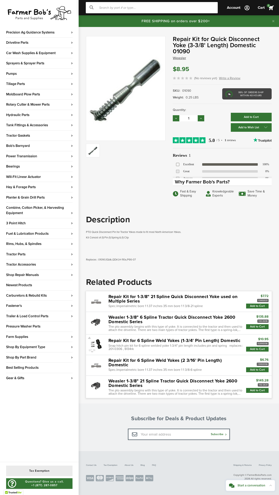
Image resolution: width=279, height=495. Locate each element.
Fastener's (14, 306)
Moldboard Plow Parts (23, 94)
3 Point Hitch (16, 223)
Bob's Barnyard (18, 146)
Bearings (13, 166)
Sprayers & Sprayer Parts (25, 63)
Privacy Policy (265, 465)
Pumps (11, 74)
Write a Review (229, 78)
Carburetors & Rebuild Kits (26, 295)
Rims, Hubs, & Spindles (23, 244)
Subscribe (217, 434)
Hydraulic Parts (17, 115)
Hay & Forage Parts (21, 187)
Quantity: (179, 110)
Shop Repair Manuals (22, 275)
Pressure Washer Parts (23, 326)
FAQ (154, 465)
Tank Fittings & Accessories (27, 125)
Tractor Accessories (21, 264)
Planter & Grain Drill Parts (25, 197)
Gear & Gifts (15, 378)
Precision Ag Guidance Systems (30, 32)
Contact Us (91, 465)
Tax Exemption (110, 465)
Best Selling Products (22, 367)
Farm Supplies (17, 337)
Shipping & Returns (242, 465)
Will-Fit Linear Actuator (23, 177)
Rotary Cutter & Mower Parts (28, 104)
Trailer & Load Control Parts (27, 316)
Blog (143, 465)
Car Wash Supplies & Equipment (31, 53)
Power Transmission (21, 156)
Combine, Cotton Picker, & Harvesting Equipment (35, 210)
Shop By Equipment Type (25, 347)
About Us (129, 465)
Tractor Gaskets (18, 135)
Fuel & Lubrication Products (27, 233)
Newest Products (19, 285)
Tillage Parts (15, 84)
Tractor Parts (16, 254)
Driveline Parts (17, 42)
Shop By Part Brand (21, 357)
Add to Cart (257, 306)
